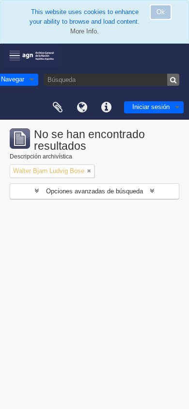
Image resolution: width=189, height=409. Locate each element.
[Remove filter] (89, 171)
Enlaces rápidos (106, 107)
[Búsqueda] (173, 80)
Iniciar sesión (151, 106)
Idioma (82, 107)
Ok (161, 12)
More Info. (84, 31)
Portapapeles (58, 107)
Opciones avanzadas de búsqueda (94, 191)
